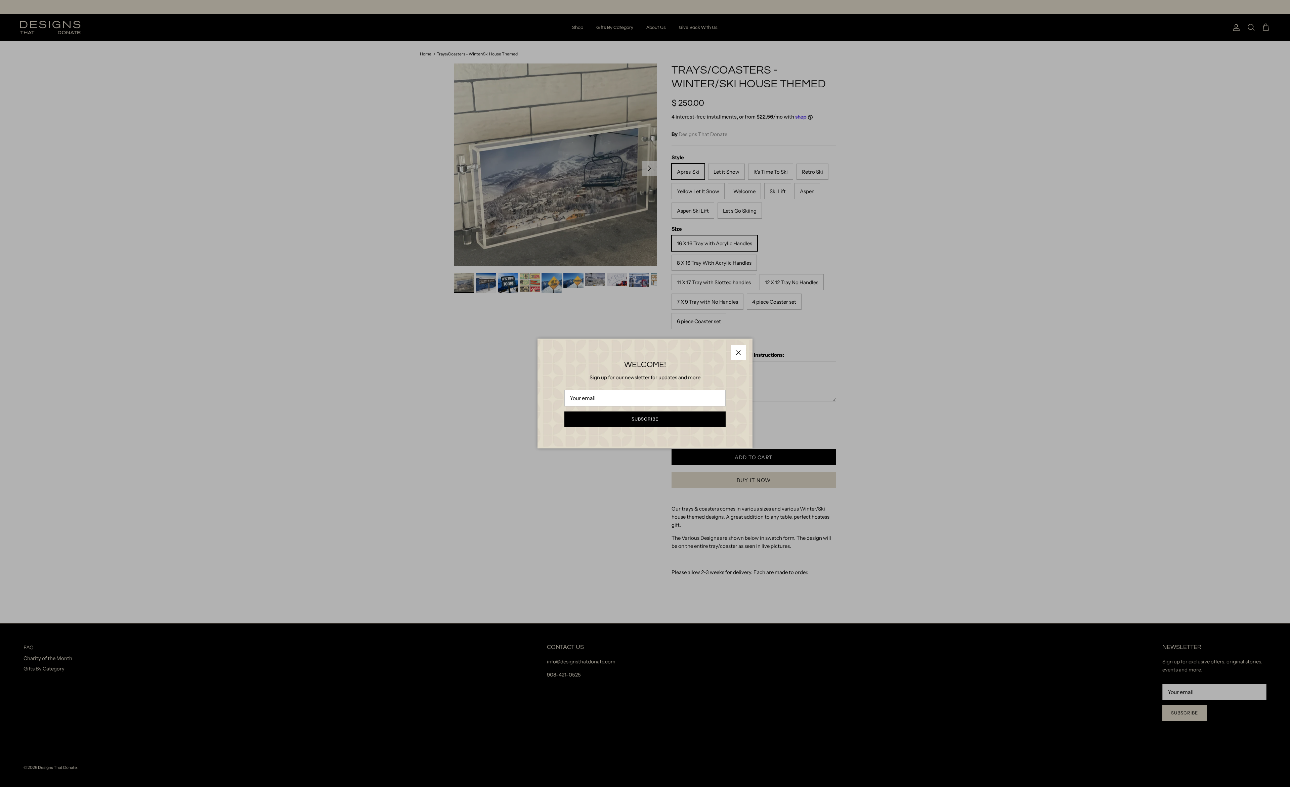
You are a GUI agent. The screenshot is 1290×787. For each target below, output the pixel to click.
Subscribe (645, 419)
